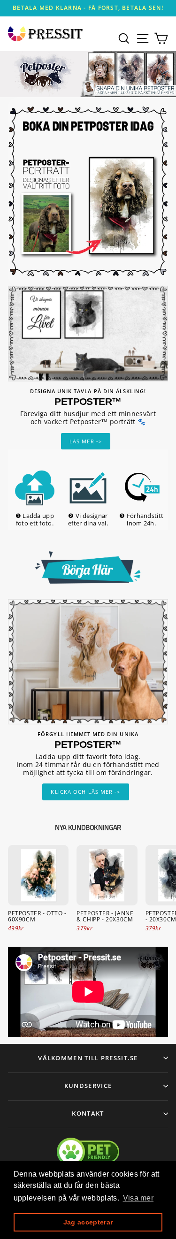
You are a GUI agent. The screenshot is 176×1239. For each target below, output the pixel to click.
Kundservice (88, 1085)
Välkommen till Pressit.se (88, 1058)
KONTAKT (88, 1113)
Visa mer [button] (138, 1198)
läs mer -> (85, 441)
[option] (88, 8)
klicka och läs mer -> (85, 791)
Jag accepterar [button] (88, 1222)
